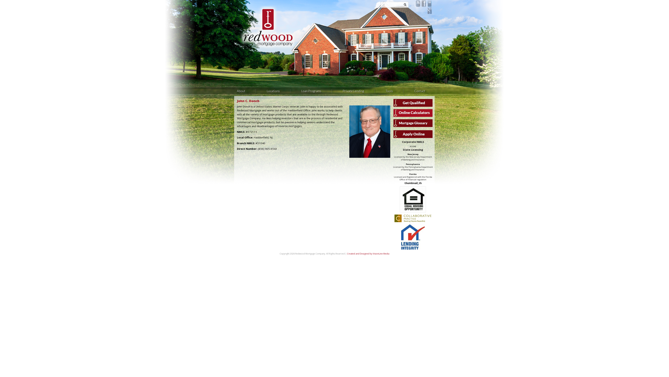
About (241, 91)
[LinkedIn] (429, 3)
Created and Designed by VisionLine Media (368, 253)
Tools (389, 91)
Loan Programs (311, 91)
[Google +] (429, 10)
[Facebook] (423, 3)
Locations (273, 91)
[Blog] (418, 3)
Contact (419, 91)
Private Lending (353, 91)
